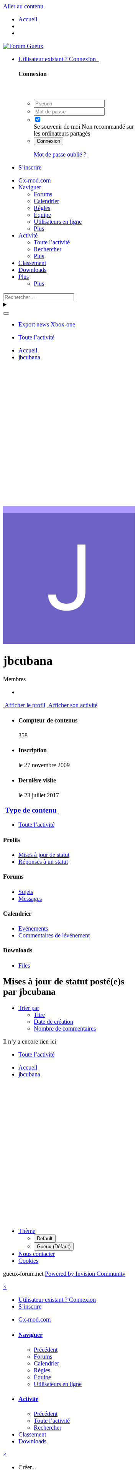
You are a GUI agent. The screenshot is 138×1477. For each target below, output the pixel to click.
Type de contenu (31, 810)
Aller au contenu (23, 6)
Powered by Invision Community (85, 1273)
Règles (42, 208)
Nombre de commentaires (65, 1028)
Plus (39, 228)
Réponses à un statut (43, 861)
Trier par (28, 1008)
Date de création (53, 1021)
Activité (28, 235)
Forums (43, 194)
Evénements (33, 928)
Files (24, 965)
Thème (26, 1231)
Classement (32, 263)
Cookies (28, 1260)
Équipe (42, 215)
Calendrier (46, 201)
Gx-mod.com (34, 180)
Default (45, 1238)
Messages (30, 898)
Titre (39, 1015)
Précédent (46, 1349)
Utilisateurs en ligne (58, 221)
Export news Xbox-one (46, 324)
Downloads (32, 270)
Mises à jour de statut (43, 855)
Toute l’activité (52, 242)
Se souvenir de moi (57, 126)
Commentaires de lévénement (54, 935)
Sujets (25, 892)
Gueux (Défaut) (54, 1246)
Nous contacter (36, 1254)
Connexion (48, 141)
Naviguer (29, 187)
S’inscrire (29, 167)
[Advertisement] (69, 435)
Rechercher (47, 249)
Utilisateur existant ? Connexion (58, 59)
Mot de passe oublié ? (60, 154)
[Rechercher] (6, 313)
